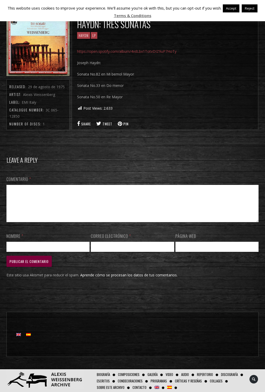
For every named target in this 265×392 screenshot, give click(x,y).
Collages (216, 380)
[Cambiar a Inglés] (157, 387)
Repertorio (205, 374)
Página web (185, 236)
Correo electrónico (111, 236)
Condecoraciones (130, 380)
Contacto (139, 387)
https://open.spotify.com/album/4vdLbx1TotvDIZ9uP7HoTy (126, 51)
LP (94, 35)
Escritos (103, 380)
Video (169, 374)
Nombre (14, 236)
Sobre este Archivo (110, 387)
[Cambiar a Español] (28, 334)
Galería (153, 374)
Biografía (103, 374)
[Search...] (254, 379)
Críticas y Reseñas (188, 380)
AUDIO (185, 374)
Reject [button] (249, 8)
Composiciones (128, 374)
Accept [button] (231, 8)
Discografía (229, 374)
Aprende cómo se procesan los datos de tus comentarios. (129, 275)
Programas (159, 380)
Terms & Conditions (132, 15)
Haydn (84, 35)
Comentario (18, 179)
